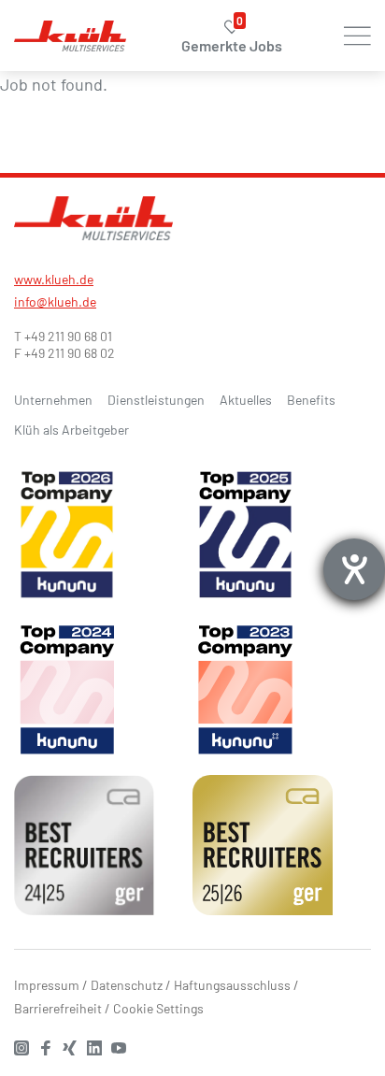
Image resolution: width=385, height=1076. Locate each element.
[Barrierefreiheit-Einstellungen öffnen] (354, 569)
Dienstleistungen (156, 400)
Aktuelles (246, 400)
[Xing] (75, 1045)
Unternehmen (53, 400)
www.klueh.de (53, 279)
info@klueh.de (55, 301)
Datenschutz (127, 985)
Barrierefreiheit (58, 1008)
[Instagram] (26, 1045)
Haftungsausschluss (232, 985)
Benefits (311, 400)
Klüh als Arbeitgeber (71, 430)
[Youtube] (123, 1045)
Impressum (46, 985)
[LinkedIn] (99, 1045)
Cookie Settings (158, 1008)
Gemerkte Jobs (231, 37)
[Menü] (360, 35)
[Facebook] (50, 1045)
